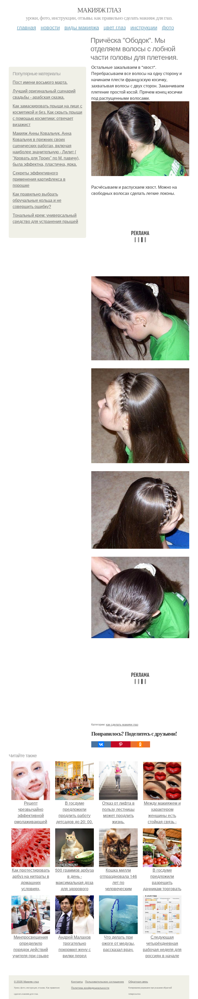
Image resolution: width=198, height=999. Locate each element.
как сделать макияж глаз (122, 724)
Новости (50, 27)
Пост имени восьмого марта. (40, 82)
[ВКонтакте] (101, 744)
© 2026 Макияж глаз (26, 981)
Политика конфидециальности (90, 987)
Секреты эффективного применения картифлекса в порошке (39, 179)
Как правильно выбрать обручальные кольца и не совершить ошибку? (37, 200)
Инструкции (143, 27)
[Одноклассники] (140, 744)
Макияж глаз (99, 9)
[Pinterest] (120, 744)
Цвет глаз (115, 27)
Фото (168, 27)
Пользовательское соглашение (104, 981)
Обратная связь (138, 981)
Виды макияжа (81, 27)
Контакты (77, 981)
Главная (26, 27)
